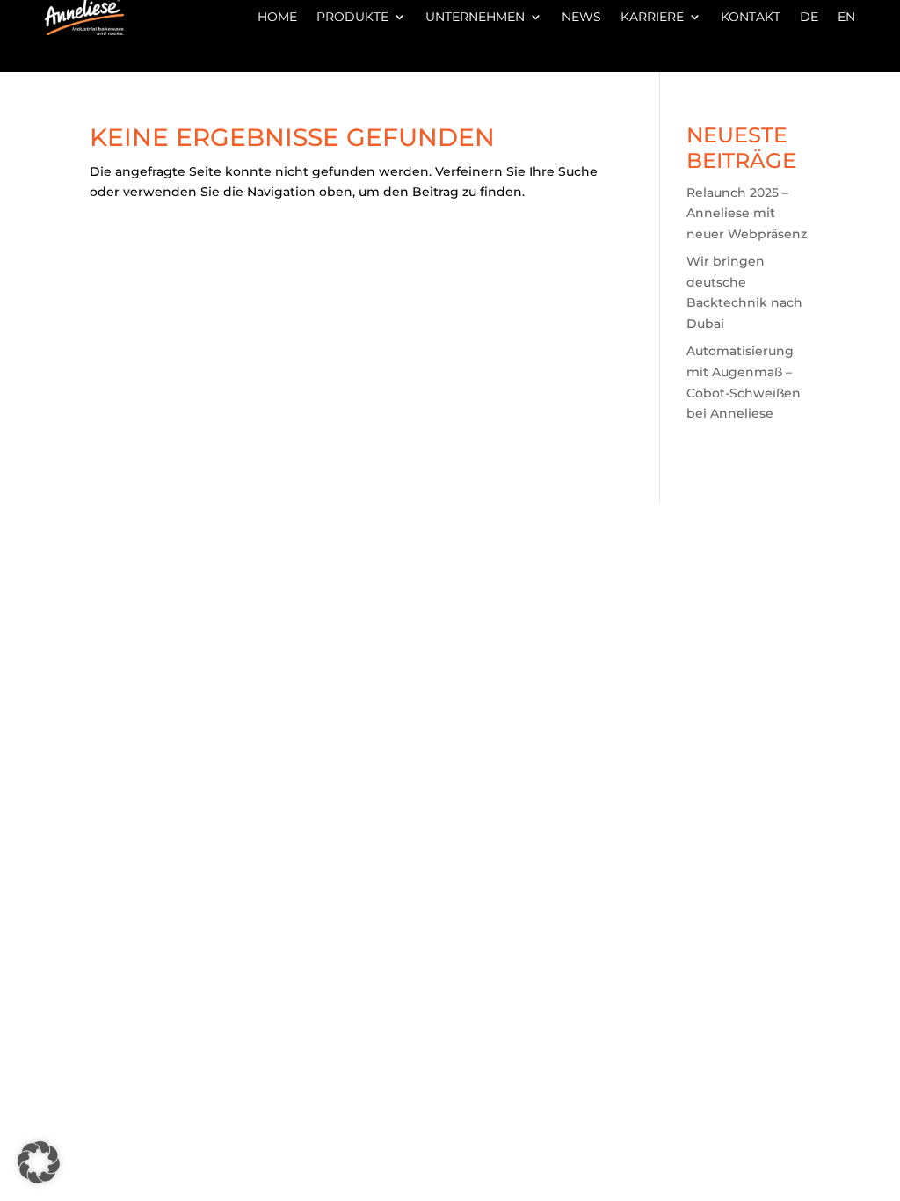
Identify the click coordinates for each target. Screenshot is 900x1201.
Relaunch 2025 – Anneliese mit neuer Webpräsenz (746, 214)
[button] (38, 1162)
